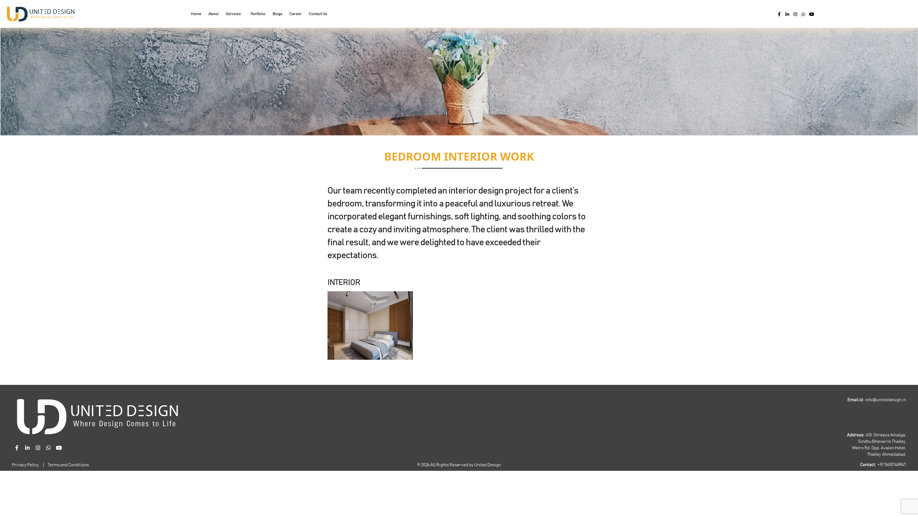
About (213, 14)
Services (233, 14)
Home (196, 14)
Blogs (277, 14)
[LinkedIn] (787, 13)
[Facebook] (779, 13)
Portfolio (258, 14)
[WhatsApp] (803, 13)
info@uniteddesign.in (885, 400)
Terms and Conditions (68, 465)
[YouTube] (811, 13)
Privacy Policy (25, 465)
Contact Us (318, 14)
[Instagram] (795, 13)
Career (296, 14)
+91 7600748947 (891, 465)
